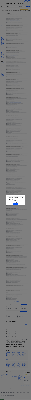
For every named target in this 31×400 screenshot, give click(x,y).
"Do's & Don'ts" (11, 199)
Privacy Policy (17, 197)
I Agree (16, 202)
